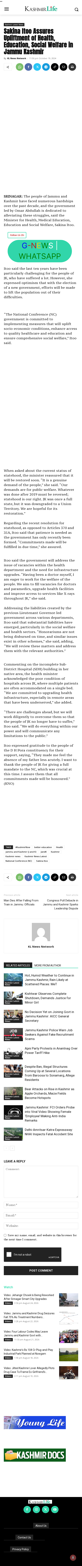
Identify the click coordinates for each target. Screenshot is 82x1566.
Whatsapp (40, 256)
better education (43, 847)
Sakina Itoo (42, 860)
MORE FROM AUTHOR (48, 965)
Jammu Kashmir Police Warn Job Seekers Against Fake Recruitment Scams (49, 1034)
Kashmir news (13, 856)
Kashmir (55, 851)
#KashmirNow (22, 847)
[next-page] (12, 1148)
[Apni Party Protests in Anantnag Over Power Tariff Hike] (13, 1052)
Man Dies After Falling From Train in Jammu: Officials (21, 902)
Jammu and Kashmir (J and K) (21, 851)
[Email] (63, 67)
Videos (8, 1303)
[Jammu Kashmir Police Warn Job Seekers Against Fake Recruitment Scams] (13, 1034)
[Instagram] (36, 1509)
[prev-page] (6, 1148)
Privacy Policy (20, 1549)
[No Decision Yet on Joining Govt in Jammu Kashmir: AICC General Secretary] (13, 1016)
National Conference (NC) (19, 860)
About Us (41, 1525)
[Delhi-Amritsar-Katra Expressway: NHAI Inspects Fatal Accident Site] (13, 1134)
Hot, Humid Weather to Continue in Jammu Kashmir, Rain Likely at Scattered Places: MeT (49, 979)
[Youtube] (54, 1509)
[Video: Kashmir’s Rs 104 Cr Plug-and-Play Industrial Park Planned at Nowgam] (68, 1354)
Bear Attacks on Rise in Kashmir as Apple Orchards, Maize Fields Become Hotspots (49, 1093)
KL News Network (16, 58)
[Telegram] (46, 67)
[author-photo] (41, 941)
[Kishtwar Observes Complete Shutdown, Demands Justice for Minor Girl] (13, 998)
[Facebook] (28, 67)
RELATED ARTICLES (18, 965)
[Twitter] (37, 67)
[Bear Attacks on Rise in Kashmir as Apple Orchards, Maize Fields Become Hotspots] (13, 1093)
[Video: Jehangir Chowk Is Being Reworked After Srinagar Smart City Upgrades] (68, 1300)
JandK (44, 851)
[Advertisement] (41, 133)
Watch (8, 1287)
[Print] (72, 67)
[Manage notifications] (73, 1558)
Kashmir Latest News (14, 24)
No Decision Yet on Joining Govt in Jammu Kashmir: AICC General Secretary (49, 1016)
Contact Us (24, 1537)
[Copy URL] (55, 67)
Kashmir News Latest (36, 856)
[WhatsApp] (19, 67)
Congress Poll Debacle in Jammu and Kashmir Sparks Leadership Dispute (60, 904)
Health (59, 847)
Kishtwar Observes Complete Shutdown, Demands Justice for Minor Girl (48, 998)
